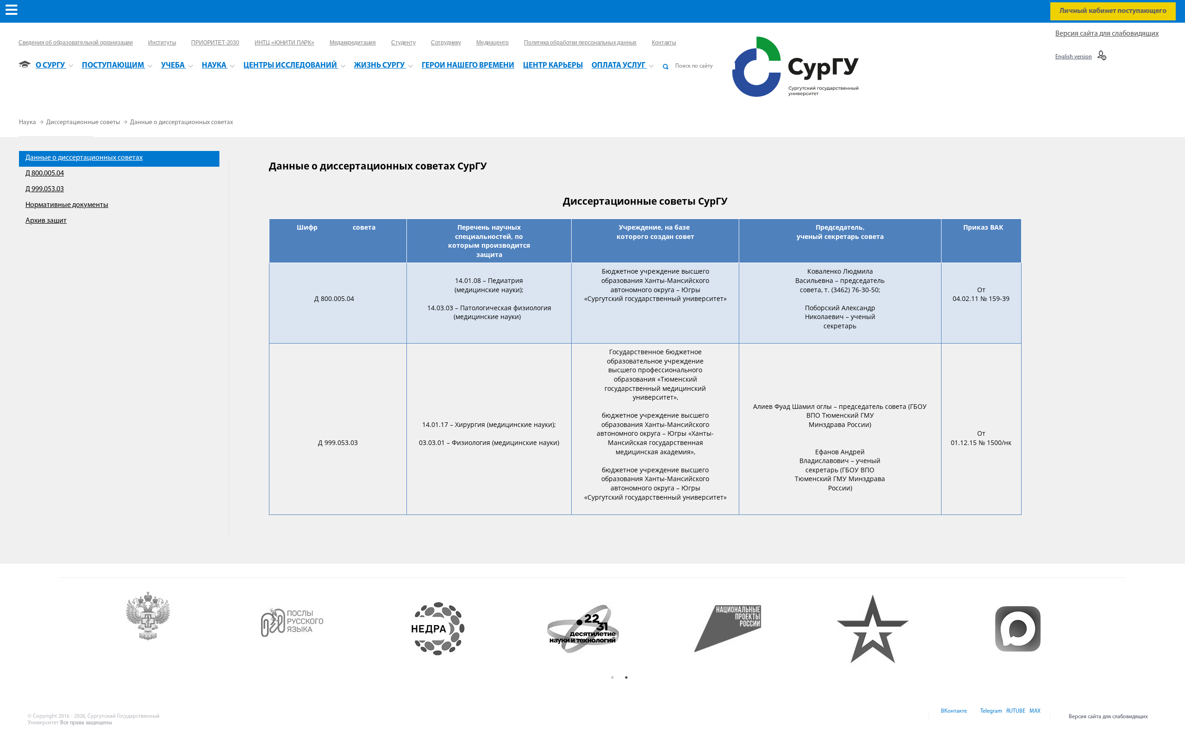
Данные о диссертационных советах (181, 122)
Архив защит (46, 221)
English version (1073, 57)
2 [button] (626, 677)
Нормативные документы (66, 205)
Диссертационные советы (83, 122)
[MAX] (1034, 717)
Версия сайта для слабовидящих (1107, 34)
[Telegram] (991, 717)
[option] (184, 629)
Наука (28, 122)
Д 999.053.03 (44, 189)
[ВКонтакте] (953, 717)
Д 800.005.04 (44, 173)
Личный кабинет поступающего (1113, 11)
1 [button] (612, 677)
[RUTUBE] (1015, 717)
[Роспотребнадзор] (184, 629)
